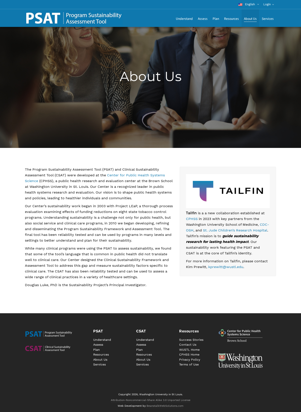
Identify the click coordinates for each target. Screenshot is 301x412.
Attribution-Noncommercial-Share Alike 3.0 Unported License (150, 400)
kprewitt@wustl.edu (225, 267)
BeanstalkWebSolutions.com (165, 405)
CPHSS (192, 219)
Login (267, 4)
